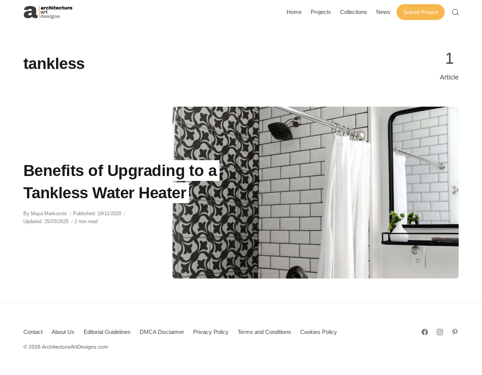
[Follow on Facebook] (425, 332)
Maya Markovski (49, 213)
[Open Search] (455, 12)
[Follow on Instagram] (440, 332)
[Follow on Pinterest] (455, 332)
